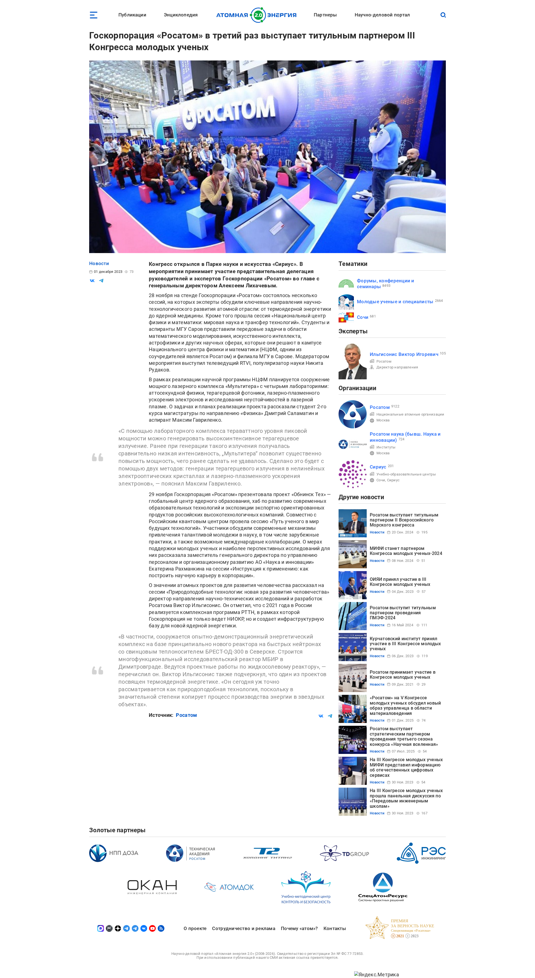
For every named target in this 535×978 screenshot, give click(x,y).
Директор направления (397, 367)
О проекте (195, 928)
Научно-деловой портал (382, 15)
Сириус (378, 467)
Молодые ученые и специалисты (395, 301)
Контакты (335, 928)
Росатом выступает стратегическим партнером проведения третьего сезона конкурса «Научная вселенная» (404, 736)
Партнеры (325, 15)
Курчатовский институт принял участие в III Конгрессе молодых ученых (405, 644)
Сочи (362, 317)
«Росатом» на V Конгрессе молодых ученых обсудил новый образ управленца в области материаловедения (405, 705)
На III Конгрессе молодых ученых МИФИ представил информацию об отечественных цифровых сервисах (406, 767)
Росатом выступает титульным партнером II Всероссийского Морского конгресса (404, 520)
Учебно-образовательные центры (406, 474)
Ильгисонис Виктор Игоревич (404, 354)
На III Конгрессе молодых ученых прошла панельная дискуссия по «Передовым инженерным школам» (406, 798)
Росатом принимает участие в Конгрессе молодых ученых (403, 674)
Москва (383, 420)
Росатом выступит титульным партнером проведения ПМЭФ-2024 (403, 613)
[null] (92, 281)
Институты (385, 447)
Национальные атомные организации (410, 414)
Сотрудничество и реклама (243, 928)
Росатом (186, 715)
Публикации (132, 15)
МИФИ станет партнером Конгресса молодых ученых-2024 (406, 551)
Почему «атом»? (299, 928)
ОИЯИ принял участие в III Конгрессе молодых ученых (400, 582)
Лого (258, 15)
